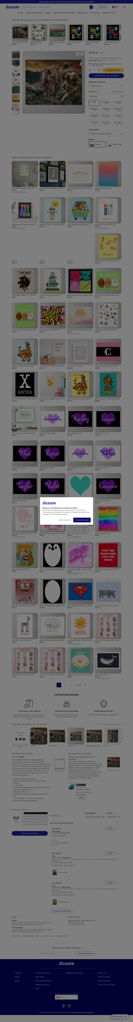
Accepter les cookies (82, 520)
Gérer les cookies (65, 520)
